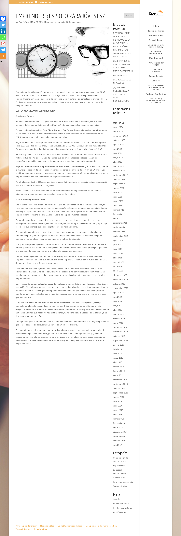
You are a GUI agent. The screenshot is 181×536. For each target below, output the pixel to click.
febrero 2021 (119, 266)
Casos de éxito (156, 76)
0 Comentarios (73, 22)
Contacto (156, 81)
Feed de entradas (121, 503)
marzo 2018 (118, 419)
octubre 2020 (119, 284)
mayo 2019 (118, 358)
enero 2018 (118, 427)
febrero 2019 (119, 371)
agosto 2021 (118, 240)
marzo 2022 (118, 210)
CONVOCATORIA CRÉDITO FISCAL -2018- (156, 87)
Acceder (116, 499)
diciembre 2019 (120, 327)
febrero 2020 (119, 319)
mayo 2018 (118, 410)
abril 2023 (117, 162)
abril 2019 (117, 362)
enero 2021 (118, 271)
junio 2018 (117, 406)
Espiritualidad (156, 58)
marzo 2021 (118, 262)
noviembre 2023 (120, 136)
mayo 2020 (118, 306)
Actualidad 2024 (120, 75)
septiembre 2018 (120, 393)
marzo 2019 (118, 366)
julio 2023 (117, 149)
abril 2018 (117, 414)
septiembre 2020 (120, 288)
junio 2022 (117, 197)
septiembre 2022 (120, 184)
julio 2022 (117, 192)
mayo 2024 (118, 127)
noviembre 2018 (120, 384)
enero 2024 (118, 131)
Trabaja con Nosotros (156, 70)
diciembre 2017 (120, 432)
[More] (3, 56)
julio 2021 (117, 244)
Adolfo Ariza (24, 22)
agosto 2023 (118, 144)
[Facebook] (3, 18)
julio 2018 (117, 401)
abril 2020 (117, 310)
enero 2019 (118, 375)
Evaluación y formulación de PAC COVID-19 (156, 101)
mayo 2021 (118, 253)
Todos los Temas (156, 31)
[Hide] (1, 62)
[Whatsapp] (3, 37)
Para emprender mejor (156, 64)
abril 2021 (117, 258)
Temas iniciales (156, 40)
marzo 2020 (118, 314)
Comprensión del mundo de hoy (156, 46)
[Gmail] (3, 43)
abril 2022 (117, 205)
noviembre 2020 (120, 279)
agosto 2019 (118, 345)
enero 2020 (118, 323)
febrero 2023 (119, 171)
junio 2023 (117, 153)
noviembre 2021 (120, 227)
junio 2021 (117, 249)
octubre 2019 (119, 336)
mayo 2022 (118, 201)
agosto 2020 (118, 292)
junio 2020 (117, 301)
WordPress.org (120, 512)
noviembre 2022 (120, 175)
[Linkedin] (3, 31)
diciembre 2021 (120, 223)
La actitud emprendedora (156, 52)
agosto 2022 (118, 188)
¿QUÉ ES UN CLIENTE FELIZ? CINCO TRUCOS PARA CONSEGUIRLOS (121, 94)
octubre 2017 (119, 440)
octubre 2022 (119, 179)
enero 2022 (118, 218)
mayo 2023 (118, 158)
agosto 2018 (118, 397)
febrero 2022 (119, 214)
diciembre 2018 (120, 379)
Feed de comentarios (122, 508)
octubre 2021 (119, 231)
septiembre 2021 (120, 236)
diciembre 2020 (120, 275)
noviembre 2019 (120, 332)
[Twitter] (3, 25)
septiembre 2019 (120, 340)
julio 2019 (117, 349)
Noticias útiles (156, 35)
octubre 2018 (119, 388)
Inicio (156, 26)
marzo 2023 (118, 166)
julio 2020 (117, 297)
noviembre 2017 (120, 436)
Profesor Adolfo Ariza (156, 94)
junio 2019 (117, 353)
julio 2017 (117, 445)
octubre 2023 (119, 140)
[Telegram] (3, 50)
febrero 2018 (119, 423)
